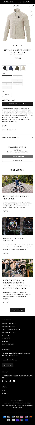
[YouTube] (10, 381)
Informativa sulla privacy (9, 323)
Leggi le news (17, 310)
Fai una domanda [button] (17, 160)
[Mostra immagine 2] (18, 45)
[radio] (4, 68)
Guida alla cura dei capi (11, 137)
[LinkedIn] (14, 381)
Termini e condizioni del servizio (11, 329)
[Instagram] (6, 381)
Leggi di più (6, 211)
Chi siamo (4, 393)
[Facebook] (2, 381)
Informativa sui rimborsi (8, 326)
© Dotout (14, 400)
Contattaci (5, 341)
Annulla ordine (6, 338)
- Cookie (21, 400)
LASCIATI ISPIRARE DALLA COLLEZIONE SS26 (18, 1)
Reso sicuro (5, 335)
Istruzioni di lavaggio (8, 344)
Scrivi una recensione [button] (17, 156)
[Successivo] (21, 45)
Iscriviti (7, 365)
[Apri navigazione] (2, 5)
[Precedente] (13, 45)
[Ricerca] (30, 5)
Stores (4, 390)
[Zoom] (31, 11)
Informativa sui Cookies (8, 332)
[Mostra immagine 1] (16, 45)
